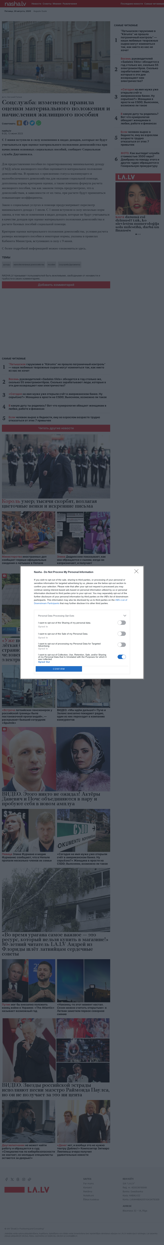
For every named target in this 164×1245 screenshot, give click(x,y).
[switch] (122, 623)
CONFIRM (59, 669)
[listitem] (82, 615)
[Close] (137, 572)
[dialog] (82, 622)
